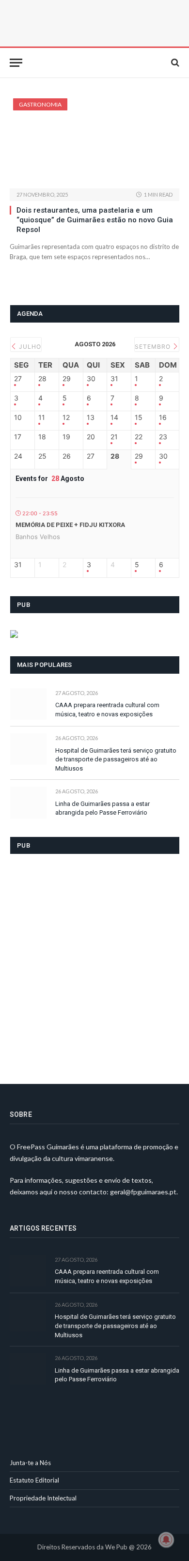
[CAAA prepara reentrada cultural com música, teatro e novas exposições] (28, 704)
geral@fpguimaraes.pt (143, 1192)
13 (90, 417)
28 (42, 379)
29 (67, 379)
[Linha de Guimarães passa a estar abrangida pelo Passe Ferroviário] (28, 802)
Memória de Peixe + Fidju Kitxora (70, 524)
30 (91, 379)
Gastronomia (40, 104)
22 (138, 437)
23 (163, 437)
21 (114, 437)
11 (41, 417)
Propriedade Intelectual (43, 1498)
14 (114, 417)
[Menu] (16, 63)
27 (18, 379)
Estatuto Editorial (34, 1480)
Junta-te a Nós (30, 1463)
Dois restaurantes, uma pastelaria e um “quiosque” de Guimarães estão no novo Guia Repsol (94, 220)
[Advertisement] (94, 962)
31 (114, 379)
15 (138, 417)
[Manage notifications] (166, 1539)
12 (66, 417)
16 (163, 417)
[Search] (174, 63)
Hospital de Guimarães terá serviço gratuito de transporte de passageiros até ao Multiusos (115, 759)
